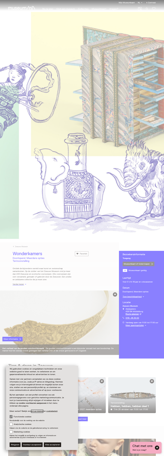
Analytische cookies (22, 424)
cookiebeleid (51, 411)
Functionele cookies (22, 417)
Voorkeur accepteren (32, 445)
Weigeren (15, 445)
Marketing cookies (22, 432)
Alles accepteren (52, 445)
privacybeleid (37, 411)
